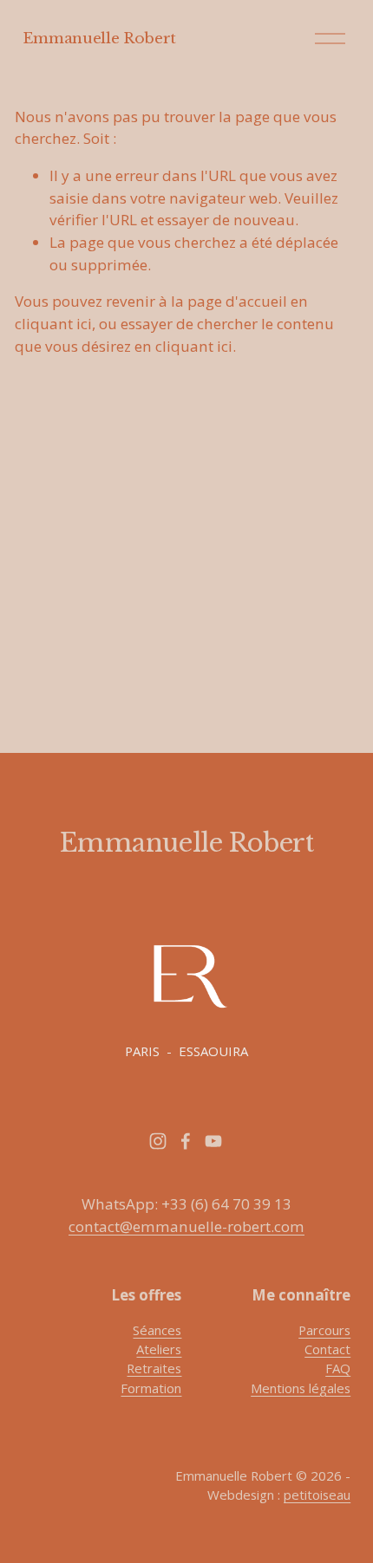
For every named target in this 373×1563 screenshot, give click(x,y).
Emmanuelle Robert (99, 38)
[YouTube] (213, 1141)
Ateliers (158, 1349)
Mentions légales (300, 1388)
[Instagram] (158, 1141)
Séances (157, 1330)
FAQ (337, 1368)
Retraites (154, 1368)
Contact (327, 1349)
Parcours (324, 1330)
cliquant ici (53, 324)
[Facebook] (185, 1141)
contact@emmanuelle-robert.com (186, 1226)
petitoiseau (317, 1494)
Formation (151, 1388)
